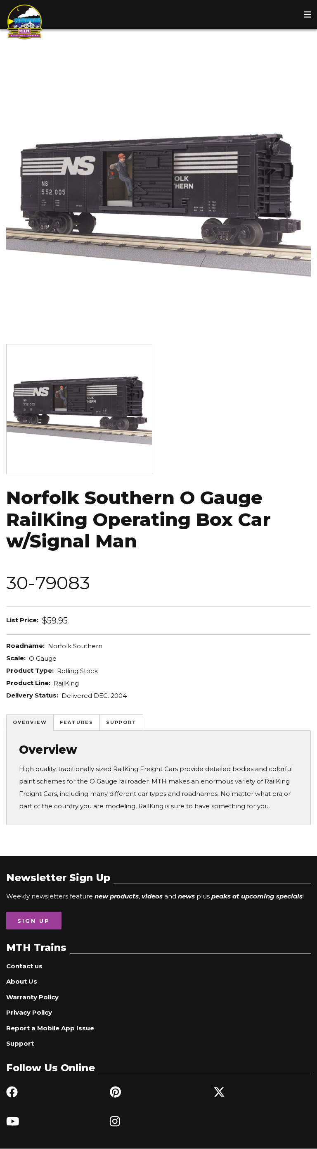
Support (121, 722)
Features (76, 722)
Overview (30, 722)
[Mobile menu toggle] (307, 14)
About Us (21, 981)
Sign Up (33, 920)
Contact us (24, 966)
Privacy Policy (29, 1012)
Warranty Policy (32, 997)
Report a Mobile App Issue (50, 1028)
